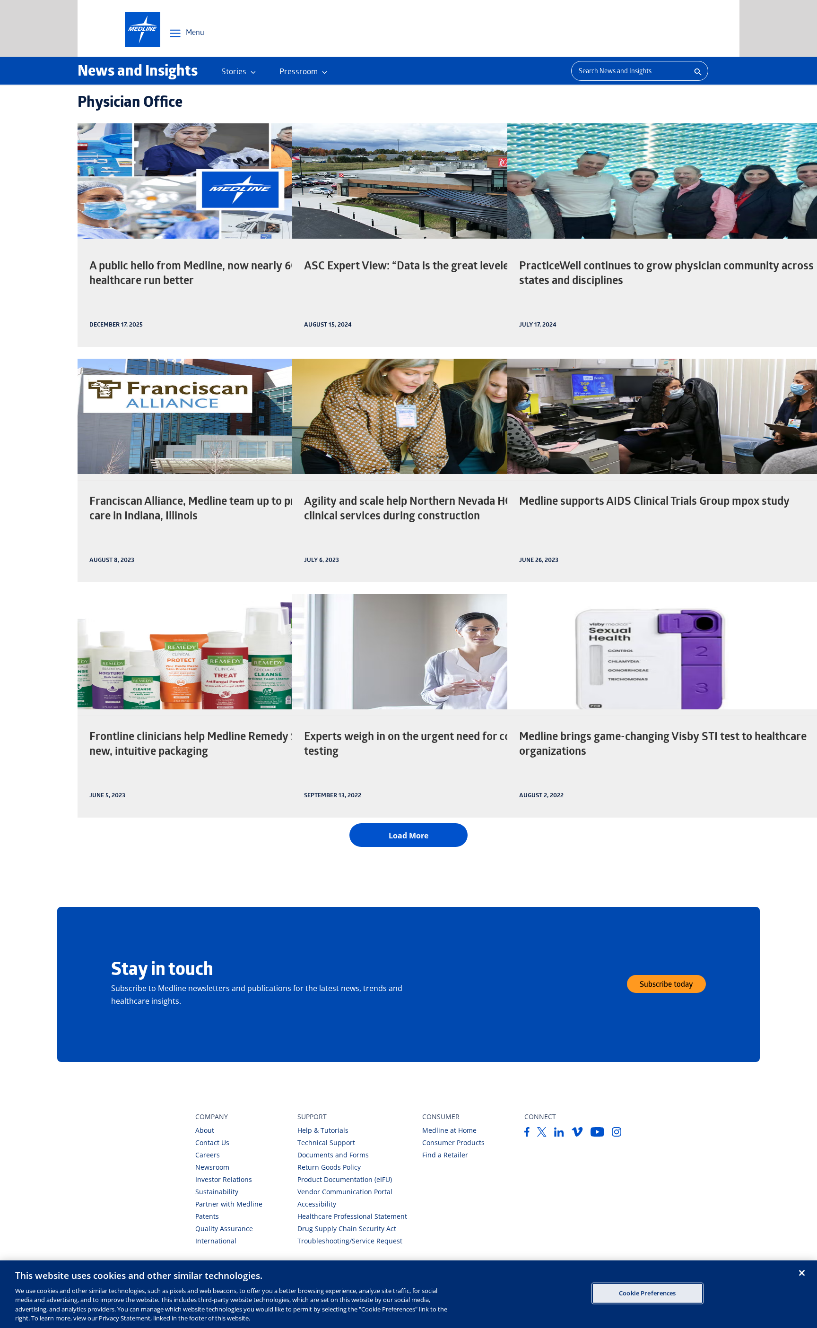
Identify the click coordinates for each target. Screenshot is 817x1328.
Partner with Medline (228, 1203)
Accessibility (316, 1203)
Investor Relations (223, 1179)
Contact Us (212, 1142)
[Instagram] (617, 1134)
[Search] (697, 70)
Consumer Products (453, 1142)
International (215, 1240)
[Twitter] (542, 1134)
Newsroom (212, 1167)
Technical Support (326, 1142)
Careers (207, 1154)
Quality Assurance (224, 1228)
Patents (207, 1216)
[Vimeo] (577, 1134)
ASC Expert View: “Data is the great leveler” (411, 267)
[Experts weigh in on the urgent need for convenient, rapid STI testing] (454, 651)
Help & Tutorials (322, 1130)
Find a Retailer (445, 1154)
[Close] (801, 1272)
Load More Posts (408, 835)
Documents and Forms (333, 1154)
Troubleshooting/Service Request (349, 1240)
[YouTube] (597, 1134)
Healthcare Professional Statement (352, 1216)
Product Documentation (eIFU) (344, 1179)
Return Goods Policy (329, 1167)
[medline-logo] (142, 29)
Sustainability (216, 1191)
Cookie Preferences (647, 1293)
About (204, 1130)
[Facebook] (527, 1134)
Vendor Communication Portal (344, 1191)
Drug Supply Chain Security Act (346, 1228)
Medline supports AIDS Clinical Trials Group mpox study (654, 502)
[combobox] (629, 70)
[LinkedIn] (559, 1134)
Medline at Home (449, 1130)
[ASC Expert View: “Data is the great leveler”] (454, 181)
